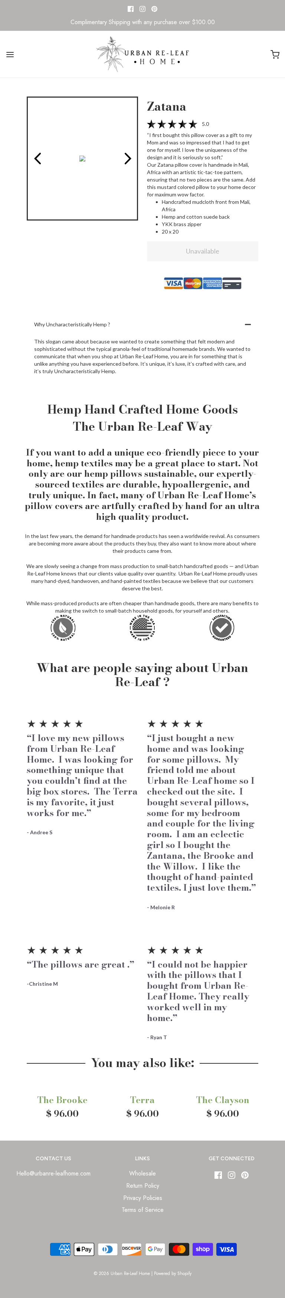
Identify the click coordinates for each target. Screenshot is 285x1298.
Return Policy (142, 1185)
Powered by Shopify (172, 1273)
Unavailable (202, 251)
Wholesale (142, 1173)
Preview (37, 158)
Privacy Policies (142, 1198)
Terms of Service (143, 1210)
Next (127, 158)
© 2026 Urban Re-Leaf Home (122, 1273)
